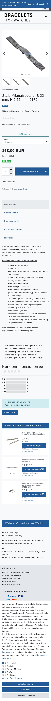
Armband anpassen (11, 584)
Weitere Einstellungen (12, 678)
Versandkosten (23, 189)
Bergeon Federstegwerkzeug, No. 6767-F (33, 460)
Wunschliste (10, 182)
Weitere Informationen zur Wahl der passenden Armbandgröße (27, 523)
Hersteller (8, 238)
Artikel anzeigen (34, 445)
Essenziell (11, 663)
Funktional (11, 675)
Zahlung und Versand (11, 575)
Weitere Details (11, 213)
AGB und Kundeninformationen (16, 572)
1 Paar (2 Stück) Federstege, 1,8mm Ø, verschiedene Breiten (33, 433)
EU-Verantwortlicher (13, 229)
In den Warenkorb (31, 171)
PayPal (10, 672)
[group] (12, 467)
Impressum (7, 652)
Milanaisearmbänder (11, 578)
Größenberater (25, 134)
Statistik (10, 666)
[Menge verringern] (11, 173)
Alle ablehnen (25, 690)
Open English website (36, 4)
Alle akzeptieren (25, 684)
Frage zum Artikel (12, 221)
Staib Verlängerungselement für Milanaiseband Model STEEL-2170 (32, 485)
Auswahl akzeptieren (25, 695)
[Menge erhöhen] (11, 169)
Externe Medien (14, 669)
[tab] (25, 204)
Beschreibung (10, 204)
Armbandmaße (9, 581)
